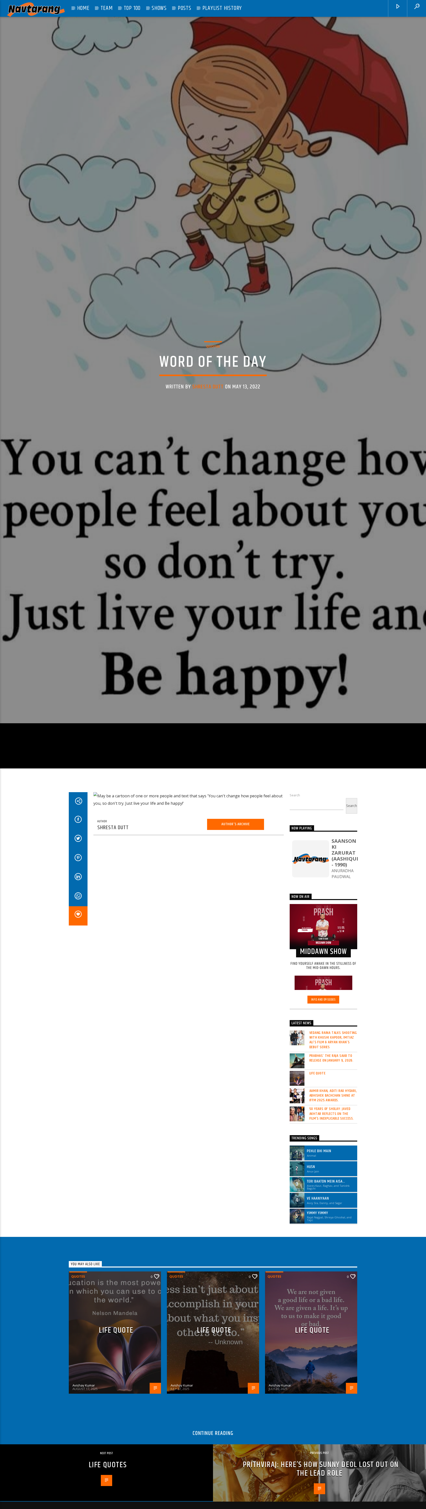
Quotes (213, 384)
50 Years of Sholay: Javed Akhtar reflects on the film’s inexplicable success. (331, 1195)
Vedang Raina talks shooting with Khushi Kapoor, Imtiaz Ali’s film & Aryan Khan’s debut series (333, 1121)
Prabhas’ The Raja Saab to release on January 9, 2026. (331, 1140)
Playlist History (222, 8)
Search (295, 877)
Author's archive (235, 906)
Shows (159, 8)
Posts (184, 8)
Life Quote (317, 1155)
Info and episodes (323, 1081)
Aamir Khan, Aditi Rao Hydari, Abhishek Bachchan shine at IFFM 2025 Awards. (333, 1177)
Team (107, 8)
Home (83, 8)
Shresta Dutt (208, 424)
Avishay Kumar (83, 1467)
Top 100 (132, 8)
